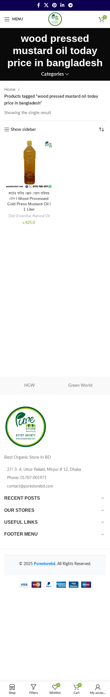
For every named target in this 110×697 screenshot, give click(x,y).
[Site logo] (55, 19)
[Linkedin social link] (62, 5)
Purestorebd (44, 564)
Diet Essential (19, 216)
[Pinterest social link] (54, 5)
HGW (29, 385)
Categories (52, 74)
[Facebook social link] (39, 5)
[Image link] (25, 427)
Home (10, 89)
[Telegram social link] (70, 5)
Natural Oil (41, 216)
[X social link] (46, 5)
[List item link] (55, 478)
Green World (80, 385)
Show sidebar (23, 129)
